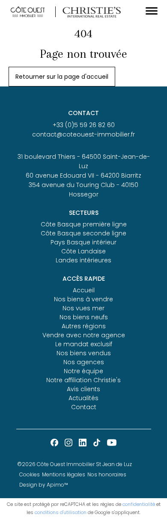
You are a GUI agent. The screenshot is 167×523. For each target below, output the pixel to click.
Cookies (29, 474)
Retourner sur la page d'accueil (61, 76)
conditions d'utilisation (60, 512)
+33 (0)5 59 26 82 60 (84, 125)
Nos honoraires (106, 474)
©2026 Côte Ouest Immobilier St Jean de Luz (74, 464)
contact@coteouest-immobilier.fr (83, 134)
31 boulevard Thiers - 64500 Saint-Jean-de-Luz (84, 161)
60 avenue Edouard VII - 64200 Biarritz (83, 175)
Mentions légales (63, 474)
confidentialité (138, 504)
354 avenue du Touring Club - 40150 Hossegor (83, 190)
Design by (43, 484)
